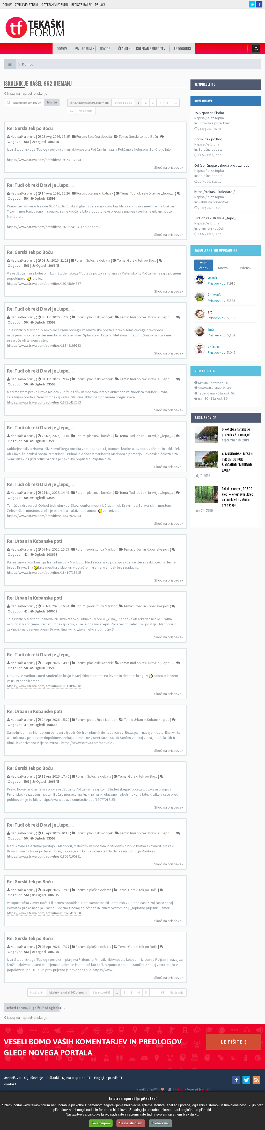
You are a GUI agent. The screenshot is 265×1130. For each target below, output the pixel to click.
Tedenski (245, 267)
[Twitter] (246, 1080)
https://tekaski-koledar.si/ (214, 191)
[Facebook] (236, 1080)
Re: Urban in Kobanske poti (34, 541)
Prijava (100, 4)
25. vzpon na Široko (209, 112)
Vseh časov (203, 265)
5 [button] (167, 102)
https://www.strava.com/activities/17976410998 (44, 913)
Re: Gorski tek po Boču (30, 128)
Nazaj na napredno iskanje (27, 93)
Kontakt (10, 1084)
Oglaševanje (33, 1077)
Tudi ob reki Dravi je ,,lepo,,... (216, 218)
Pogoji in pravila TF (108, 1077)
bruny (31, 136)
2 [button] (145, 102)
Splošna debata (210, 149)
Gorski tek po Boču (209, 139)
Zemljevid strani (26, 4)
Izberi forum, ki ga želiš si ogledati (33, 1007)
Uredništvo (12, 1077)
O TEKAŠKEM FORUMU (54, 4)
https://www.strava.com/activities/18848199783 (44, 345)
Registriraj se (81, 4)
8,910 (231, 283)
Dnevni (223, 267)
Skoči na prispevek (168, 167)
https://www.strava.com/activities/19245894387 (44, 283)
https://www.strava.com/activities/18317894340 (44, 686)
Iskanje (52, 102)
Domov (7, 4)
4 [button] (160, 102)
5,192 (231, 335)
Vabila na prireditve (213, 202)
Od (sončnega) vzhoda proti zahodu (221, 165)
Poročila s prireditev (214, 123)
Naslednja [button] (85, 111)
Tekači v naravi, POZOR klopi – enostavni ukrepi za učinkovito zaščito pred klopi (238, 496)
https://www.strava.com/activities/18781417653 (44, 402)
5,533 (231, 300)
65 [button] (71, 111)
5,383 (231, 318)
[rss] (256, 1080)
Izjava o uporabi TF (76, 1077)
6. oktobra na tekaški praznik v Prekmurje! (236, 431)
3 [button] (153, 102)
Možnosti (36, 992)
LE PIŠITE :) (234, 1041)
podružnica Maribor (102, 549)
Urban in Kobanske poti (151, 549)
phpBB (206, 1089)
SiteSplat (178, 1089)
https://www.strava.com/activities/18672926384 (44, 515)
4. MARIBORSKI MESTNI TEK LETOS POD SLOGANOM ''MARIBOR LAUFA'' (237, 462)
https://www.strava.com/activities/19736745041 (44, 226)
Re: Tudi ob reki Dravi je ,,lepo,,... (40, 185)
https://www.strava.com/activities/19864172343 (44, 159)
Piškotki (53, 1077)
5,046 (231, 352)
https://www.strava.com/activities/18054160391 (44, 856)
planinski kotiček (211, 228)
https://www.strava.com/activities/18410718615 (44, 572)
